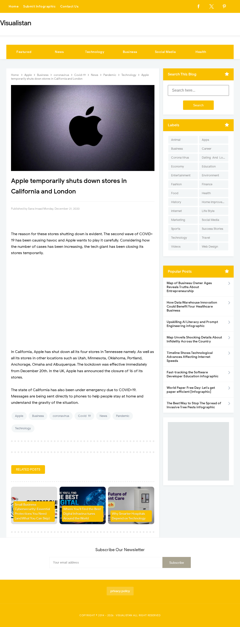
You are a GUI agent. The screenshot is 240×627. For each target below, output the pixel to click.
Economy (177, 166)
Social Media (165, 52)
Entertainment (181, 175)
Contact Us (69, 6)
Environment (210, 175)
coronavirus (61, 416)
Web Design (210, 247)
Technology (94, 52)
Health (200, 52)
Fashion (176, 184)
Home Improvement (215, 202)
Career (206, 149)
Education (209, 166)
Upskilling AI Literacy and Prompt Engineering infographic (192, 324)
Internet (176, 211)
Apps (205, 140)
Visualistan (124, 615)
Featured (23, 52)
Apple (19, 416)
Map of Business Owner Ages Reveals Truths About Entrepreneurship (189, 287)
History (176, 202)
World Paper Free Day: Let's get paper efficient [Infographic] (191, 390)
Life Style (208, 211)
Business (130, 52)
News (59, 52)
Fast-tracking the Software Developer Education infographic (192, 374)
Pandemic (122, 416)
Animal (175, 140)
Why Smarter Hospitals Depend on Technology (129, 516)
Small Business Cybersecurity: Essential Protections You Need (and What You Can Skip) (32, 511)
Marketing (178, 220)
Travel (206, 238)
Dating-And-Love (214, 158)
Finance (207, 184)
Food (174, 193)
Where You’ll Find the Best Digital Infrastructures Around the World (82, 513)
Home (14, 6)
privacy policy (120, 591)
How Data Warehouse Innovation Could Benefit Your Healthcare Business (192, 306)
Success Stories (212, 229)
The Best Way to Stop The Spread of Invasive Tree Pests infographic (194, 405)
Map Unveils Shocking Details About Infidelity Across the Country (194, 339)
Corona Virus (180, 158)
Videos (175, 247)
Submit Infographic (39, 6)
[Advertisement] (82, 300)
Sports (175, 229)
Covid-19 (84, 416)
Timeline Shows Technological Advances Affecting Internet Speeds (190, 357)
